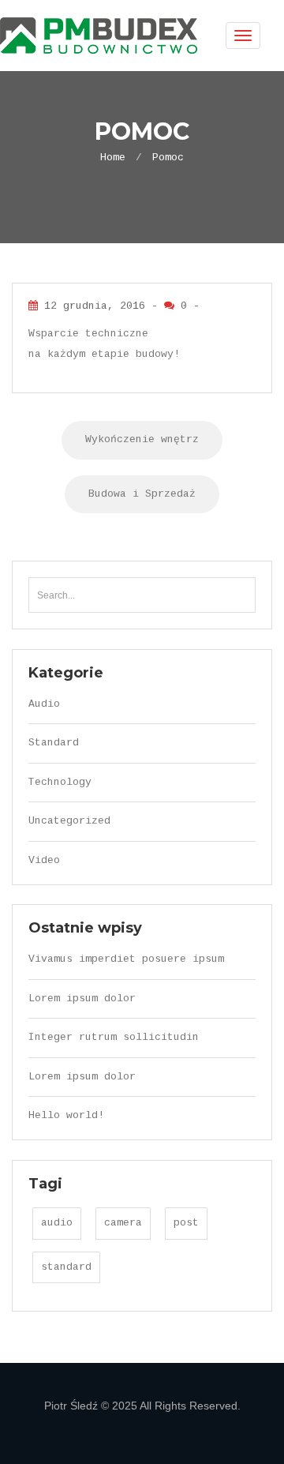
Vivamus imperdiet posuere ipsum (126, 959)
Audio (44, 704)
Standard (53, 743)
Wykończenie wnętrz (142, 439)
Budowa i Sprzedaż (142, 494)
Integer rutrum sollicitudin (113, 1037)
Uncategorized (69, 821)
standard (66, 1267)
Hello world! (66, 1115)
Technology (60, 782)
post (186, 1223)
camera (123, 1223)
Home (112, 157)
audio (57, 1223)
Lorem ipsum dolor (82, 998)
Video (44, 860)
